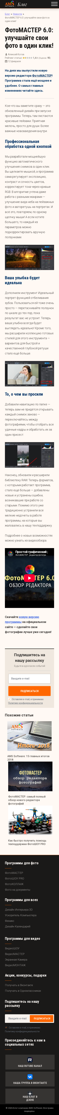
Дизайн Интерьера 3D (19, 909)
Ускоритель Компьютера (20, 915)
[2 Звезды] (26, 58)
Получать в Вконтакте (19, 985)
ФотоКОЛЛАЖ (14, 884)
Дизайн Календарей (17, 926)
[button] (54, 4)
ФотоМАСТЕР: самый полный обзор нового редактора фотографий (27, 800)
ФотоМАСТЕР (42, 75)
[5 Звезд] (31, 58)
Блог (22, 4)
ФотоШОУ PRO (14, 878)
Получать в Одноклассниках (23, 990)
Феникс (9, 920)
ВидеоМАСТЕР (15, 954)
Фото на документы (17, 889)
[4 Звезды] (29, 58)
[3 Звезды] (28, 58)
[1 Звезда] (24, 58)
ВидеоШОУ (12, 948)
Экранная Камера (16, 959)
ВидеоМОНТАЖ (15, 965)
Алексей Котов (16, 54)
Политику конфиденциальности (25, 703)
